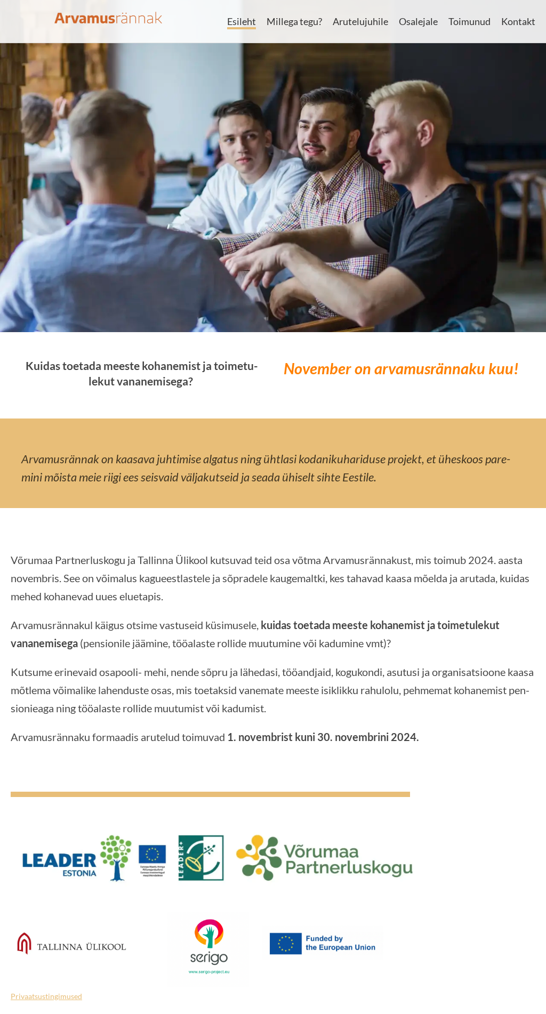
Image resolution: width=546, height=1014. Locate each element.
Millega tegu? (294, 21)
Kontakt (518, 21)
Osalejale (418, 21)
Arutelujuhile (360, 21)
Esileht (241, 21)
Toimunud (469, 21)
